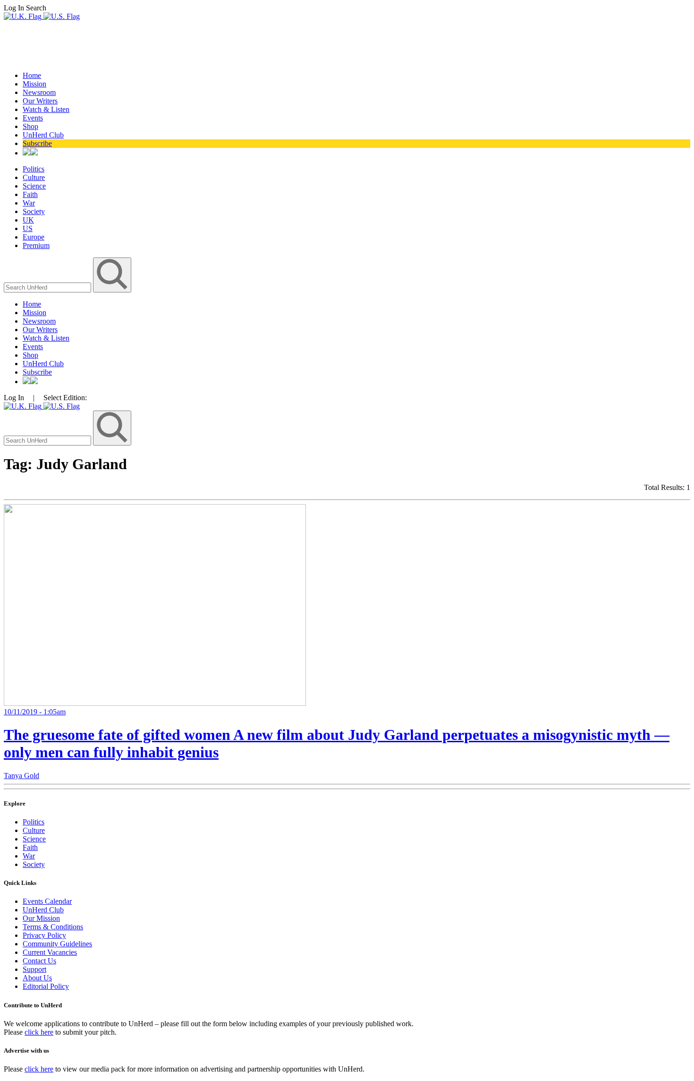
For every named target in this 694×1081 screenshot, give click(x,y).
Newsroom (39, 92)
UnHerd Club (43, 135)
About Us (37, 978)
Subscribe (37, 143)
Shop (30, 126)
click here (39, 1032)
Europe (33, 237)
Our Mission (41, 918)
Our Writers (40, 101)
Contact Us (39, 961)
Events (33, 118)
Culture (34, 177)
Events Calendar (47, 901)
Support (34, 969)
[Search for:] (48, 287)
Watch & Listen (46, 109)
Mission (34, 84)
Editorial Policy (46, 986)
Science (34, 186)
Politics (33, 169)
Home (32, 75)
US (28, 228)
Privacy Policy (44, 935)
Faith (30, 194)
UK (28, 220)
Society (34, 211)
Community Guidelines (57, 944)
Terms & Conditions (53, 927)
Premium (36, 245)
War (29, 203)
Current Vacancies (50, 952)
